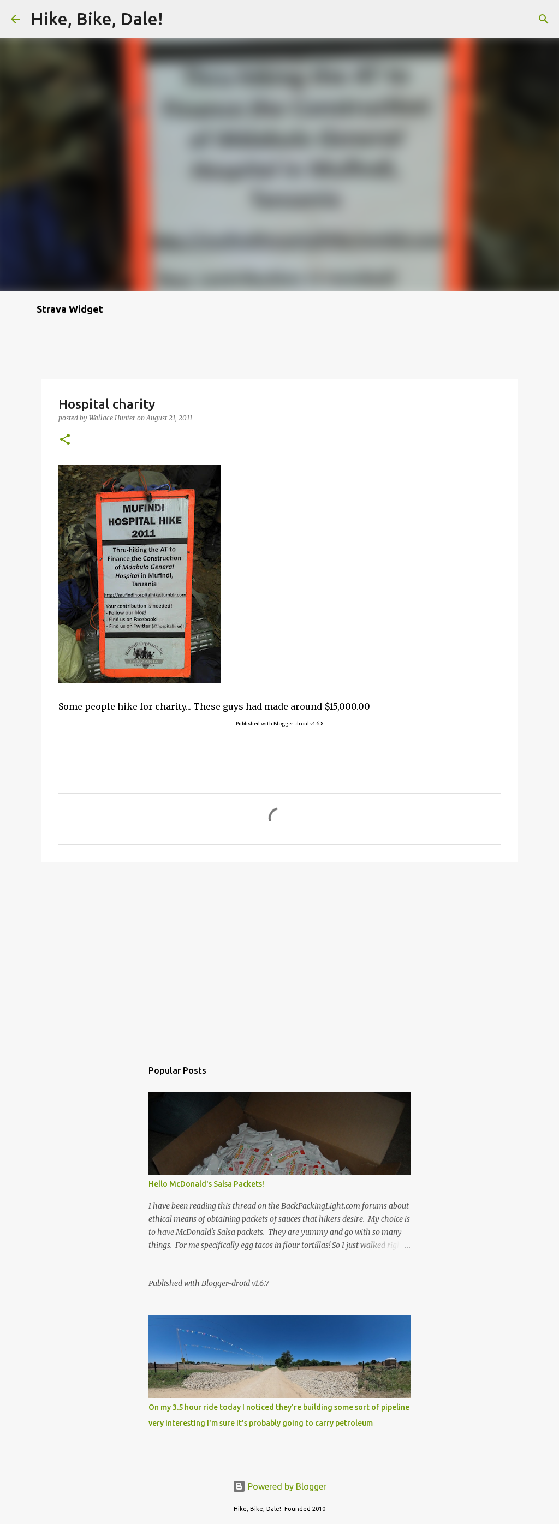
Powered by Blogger (286, 1486)
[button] (65, 440)
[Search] (178, 19)
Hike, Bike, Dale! (97, 18)
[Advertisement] (279, 955)
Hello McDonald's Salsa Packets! (206, 1184)
